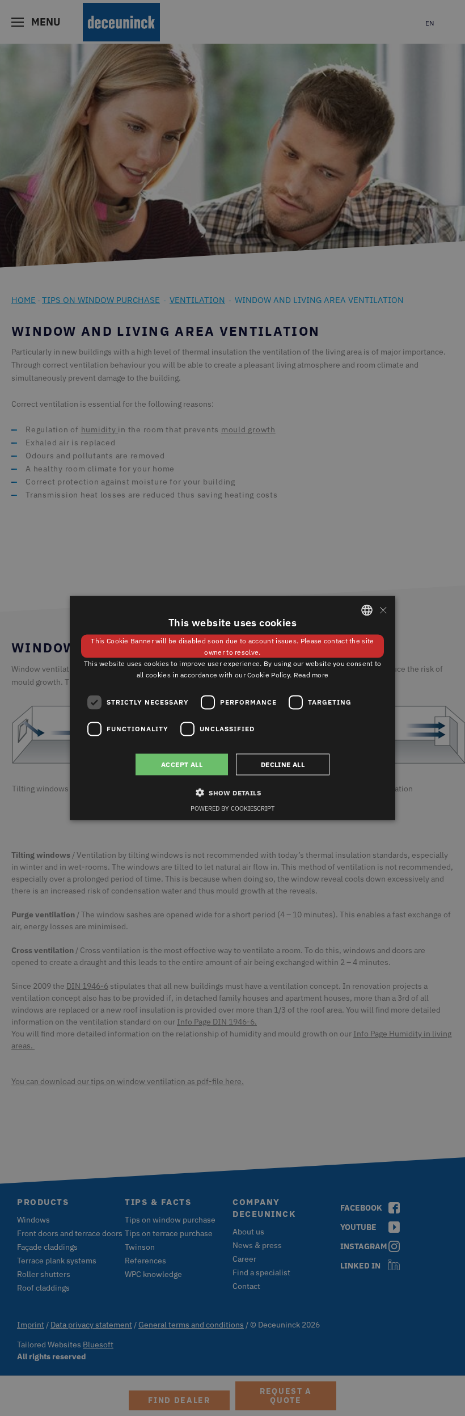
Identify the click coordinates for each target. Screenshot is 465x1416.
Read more (311, 674)
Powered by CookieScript (232, 808)
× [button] (382, 609)
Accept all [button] (181, 764)
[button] (232, 792)
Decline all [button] (283, 764)
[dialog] (232, 708)
